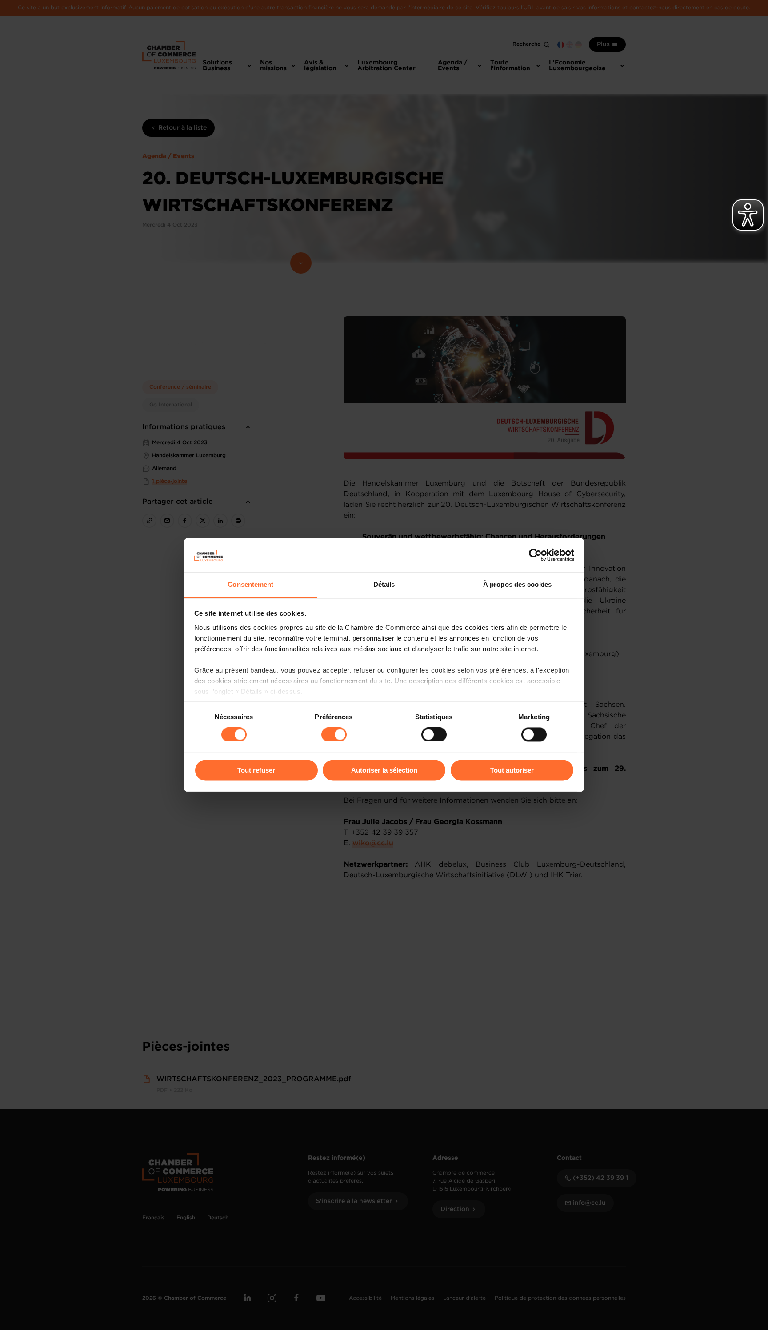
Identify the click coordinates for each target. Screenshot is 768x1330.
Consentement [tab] (250, 584)
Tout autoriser (512, 770)
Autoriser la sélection (384, 770)
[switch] (334, 735)
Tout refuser (256, 770)
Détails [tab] (384, 584)
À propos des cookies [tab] (517, 584)
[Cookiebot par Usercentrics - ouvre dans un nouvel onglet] (535, 555)
